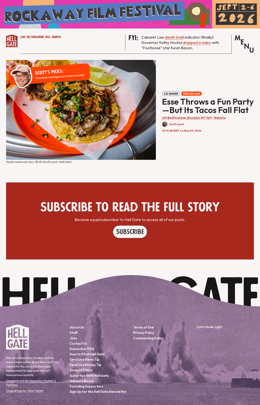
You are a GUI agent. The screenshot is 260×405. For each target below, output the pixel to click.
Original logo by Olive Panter (25, 391)
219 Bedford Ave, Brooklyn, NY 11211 (187, 118)
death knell (174, 37)
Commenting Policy (148, 338)
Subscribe (37, 37)
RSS (47, 37)
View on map (191, 93)
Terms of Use (143, 327)
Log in (25, 37)
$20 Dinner (171, 93)
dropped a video (197, 42)
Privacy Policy (143, 332)
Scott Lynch (176, 124)
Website (220, 118)
